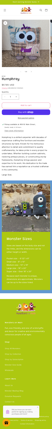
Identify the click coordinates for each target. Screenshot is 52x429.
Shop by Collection (13, 354)
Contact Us (9, 402)
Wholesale (9, 370)
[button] (4, 10)
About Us (9, 385)
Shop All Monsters (12, 348)
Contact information (27, 424)
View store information (14, 131)
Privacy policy (13, 420)
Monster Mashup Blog (14, 391)
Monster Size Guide (13, 365)
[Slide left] (20, 71)
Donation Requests (13, 396)
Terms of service (26, 420)
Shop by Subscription (14, 359)
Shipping (4, 88)
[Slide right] (31, 71)
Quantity (5, 92)
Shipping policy (40, 420)
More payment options (26, 118)
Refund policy (44, 416)
